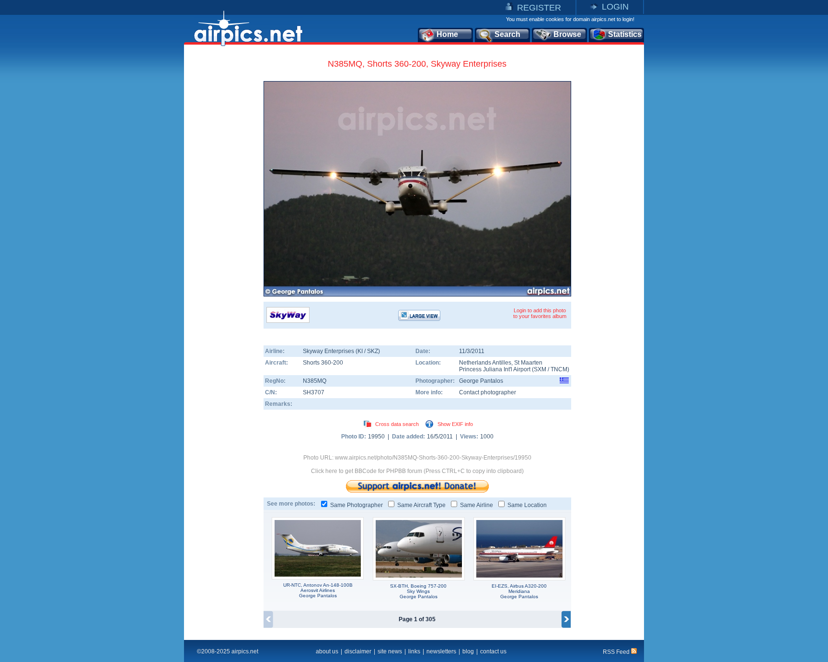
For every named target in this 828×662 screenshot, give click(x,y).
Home (447, 34)
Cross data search (397, 424)
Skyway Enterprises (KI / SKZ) (341, 351)
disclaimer (358, 651)
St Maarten (528, 362)
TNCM (559, 369)
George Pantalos (481, 381)
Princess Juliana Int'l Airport (494, 369)
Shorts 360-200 (323, 362)
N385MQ (314, 381)
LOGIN (615, 7)
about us (327, 651)
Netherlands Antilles (485, 362)
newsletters (441, 651)
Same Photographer (356, 505)
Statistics (625, 34)
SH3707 (313, 392)
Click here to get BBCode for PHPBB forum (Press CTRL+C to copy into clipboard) (417, 471)
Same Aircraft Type (421, 505)
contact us (493, 651)
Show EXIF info (455, 424)
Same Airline (476, 505)
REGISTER (539, 7)
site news (390, 651)
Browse (567, 34)
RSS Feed (617, 652)
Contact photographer (487, 392)
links (414, 651)
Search (507, 34)
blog (468, 651)
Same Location (527, 505)
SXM (540, 369)
